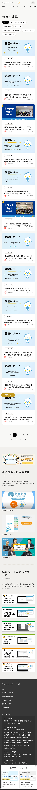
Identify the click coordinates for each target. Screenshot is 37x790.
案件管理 (25, 743)
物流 (5, 757)
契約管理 (6, 740)
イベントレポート (28, 30)
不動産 (19, 754)
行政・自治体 (19, 757)
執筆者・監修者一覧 (7, 696)
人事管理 (6, 735)
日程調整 (12, 740)
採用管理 (30, 740)
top (3, 7)
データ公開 (20, 745)
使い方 (30, 721)
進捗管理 (6, 743)
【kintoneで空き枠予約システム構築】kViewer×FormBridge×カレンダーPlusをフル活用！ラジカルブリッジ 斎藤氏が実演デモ (18, 194)
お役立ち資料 (7, 704)
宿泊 (12, 757)
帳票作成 (6, 737)
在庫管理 (21, 735)
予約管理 (22, 732)
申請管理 (25, 737)
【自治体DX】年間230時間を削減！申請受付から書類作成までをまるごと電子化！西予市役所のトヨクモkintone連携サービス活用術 (18, 65)
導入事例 (6, 707)
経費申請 (6, 745)
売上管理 (27, 735)
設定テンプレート (9, 730)
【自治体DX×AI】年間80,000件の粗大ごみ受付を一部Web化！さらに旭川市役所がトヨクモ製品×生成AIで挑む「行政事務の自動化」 (18, 162)
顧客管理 (12, 737)
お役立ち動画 (7, 700)
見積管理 (6, 748)
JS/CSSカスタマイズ (10, 723)
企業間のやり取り (20, 730)
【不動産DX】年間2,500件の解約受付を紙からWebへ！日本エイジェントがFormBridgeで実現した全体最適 (18, 97)
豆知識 (6, 721)
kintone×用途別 (21, 7)
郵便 (30, 754)
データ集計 (27, 745)
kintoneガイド (11, 7)
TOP (3, 689)
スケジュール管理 (22, 740)
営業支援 (12, 745)
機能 (19, 723)
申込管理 (16, 732)
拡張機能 (20, 721)
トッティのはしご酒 (9, 34)
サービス (14, 754)
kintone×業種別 (11, 752)
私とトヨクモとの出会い (18, 22)
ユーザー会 (18, 26)
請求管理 (12, 748)
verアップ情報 (13, 721)
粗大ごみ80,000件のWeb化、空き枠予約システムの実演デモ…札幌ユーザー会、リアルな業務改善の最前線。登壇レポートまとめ (18, 130)
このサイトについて (7, 693)
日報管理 (19, 743)
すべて (5, 22)
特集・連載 (9, 761)
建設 (9, 754)
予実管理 (19, 737)
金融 (9, 757)
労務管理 (28, 732)
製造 (5, 754)
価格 (25, 721)
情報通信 (24, 754)
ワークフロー (14, 735)
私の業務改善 (7, 26)
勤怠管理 (12, 743)
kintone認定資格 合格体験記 (11, 30)
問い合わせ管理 (8, 732)
